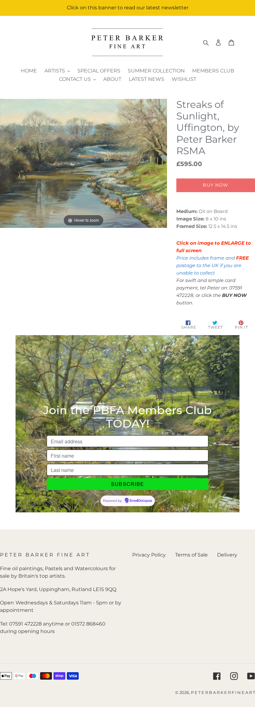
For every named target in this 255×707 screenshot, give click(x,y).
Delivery (227, 555)
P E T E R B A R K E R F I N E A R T (223, 692)
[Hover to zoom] (83, 163)
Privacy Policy (149, 555)
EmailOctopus (141, 500)
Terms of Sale (191, 555)
